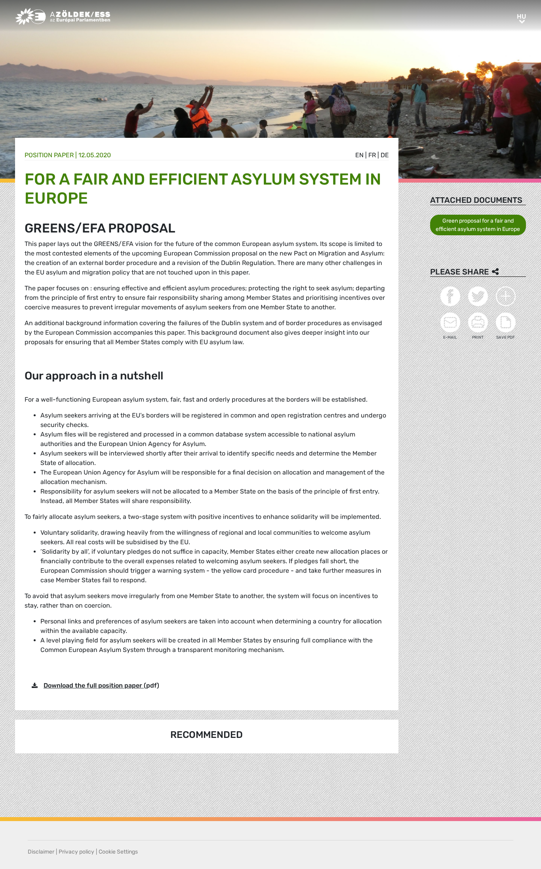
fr (372, 155)
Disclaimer (41, 851)
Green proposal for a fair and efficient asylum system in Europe (478, 224)
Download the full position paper (94, 685)
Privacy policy (76, 851)
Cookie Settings (118, 851)
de (385, 155)
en (359, 155)
